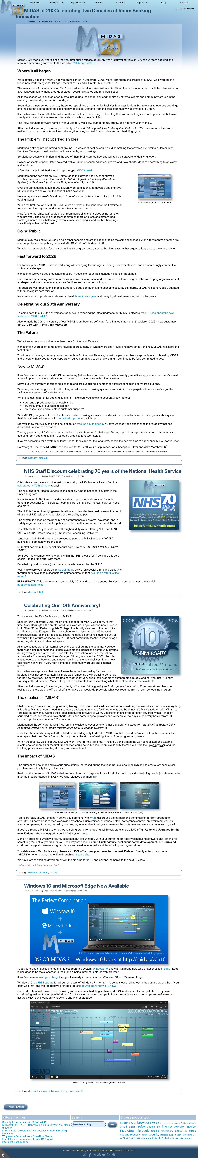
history (53, 872)
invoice (191, 1126)
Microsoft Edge (59, 1091)
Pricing (99, 2)
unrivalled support (69, 418)
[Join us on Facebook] (89, 1154)
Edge (167, 968)
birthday (32, 457)
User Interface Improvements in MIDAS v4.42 (27, 1139)
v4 (194, 1134)
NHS (41, 592)
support (172, 1135)
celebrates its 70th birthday (34, 485)
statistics (164, 1135)
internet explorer (173, 1126)
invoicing (127, 1130)
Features (35, 2)
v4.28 (160, 1138)
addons (125, 1122)
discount (43, 457)
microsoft (44, 1091)
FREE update (45, 982)
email (123, 1126)
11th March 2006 (83, 63)
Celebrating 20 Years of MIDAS (90, 1150)
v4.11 (93, 817)
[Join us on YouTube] (99, 1154)
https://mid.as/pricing (30, 584)
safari (144, 1134)
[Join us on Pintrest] (113, 1154)
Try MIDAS (78, 2)
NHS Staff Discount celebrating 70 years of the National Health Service (102, 471)
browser (143, 1123)
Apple (133, 1123)
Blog (163, 2)
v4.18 (147, 1138)
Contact (184, 2)
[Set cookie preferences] (5, 1152)
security (153, 1134)
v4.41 (177, 1138)
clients (163, 1123)
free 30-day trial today (90, 423)
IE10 (158, 1127)
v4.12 (133, 1138)
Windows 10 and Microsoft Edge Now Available (76, 886)
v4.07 (122, 1138)
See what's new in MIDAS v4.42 (120, 1150)
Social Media (66, 569)
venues (188, 1138)
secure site (82, 854)
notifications (167, 1131)
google (151, 1126)
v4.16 (142, 1138)
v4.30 (166, 1138)
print (185, 1131)
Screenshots (56, 2)
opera (178, 1130)
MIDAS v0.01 (84, 170)
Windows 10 (100, 968)
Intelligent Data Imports (15, 1141)
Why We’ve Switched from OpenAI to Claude (27, 1136)
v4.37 (171, 1138)
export (132, 1127)
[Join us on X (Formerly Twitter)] (84, 1154)
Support (142, 2)
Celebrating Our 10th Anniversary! (62, 605)
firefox (140, 1126)
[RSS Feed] (4, 1118)
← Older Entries (15, 1107)
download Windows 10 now (98, 985)
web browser (157, 745)
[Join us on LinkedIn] (94, 1154)
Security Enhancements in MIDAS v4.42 (24, 1122)
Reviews (120, 2)
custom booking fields (176, 1123)
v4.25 (153, 1138)
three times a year (85, 296)
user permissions (184, 1135)
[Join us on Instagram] (109, 1154)
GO (112, 1124)
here (84, 833)
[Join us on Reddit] (104, 1154)
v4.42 (182, 1138)
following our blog (46, 977)
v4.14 (138, 1138)
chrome (154, 1122)
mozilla (154, 1130)
